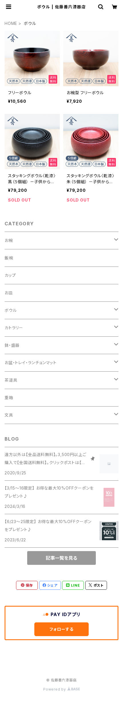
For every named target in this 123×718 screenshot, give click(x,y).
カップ (10, 275)
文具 (9, 415)
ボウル (11, 310)
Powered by (55, 689)
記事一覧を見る (61, 558)
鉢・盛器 (12, 345)
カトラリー (14, 327)
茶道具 (11, 380)
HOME (11, 23)
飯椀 (9, 257)
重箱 (9, 397)
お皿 (9, 292)
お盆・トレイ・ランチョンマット (31, 362)
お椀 (9, 240)
